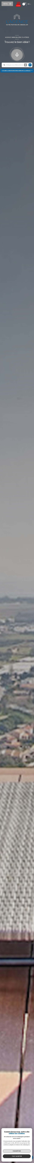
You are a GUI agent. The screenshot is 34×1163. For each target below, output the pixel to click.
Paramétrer (17, 1151)
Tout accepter (17, 1156)
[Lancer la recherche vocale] (17, 54)
